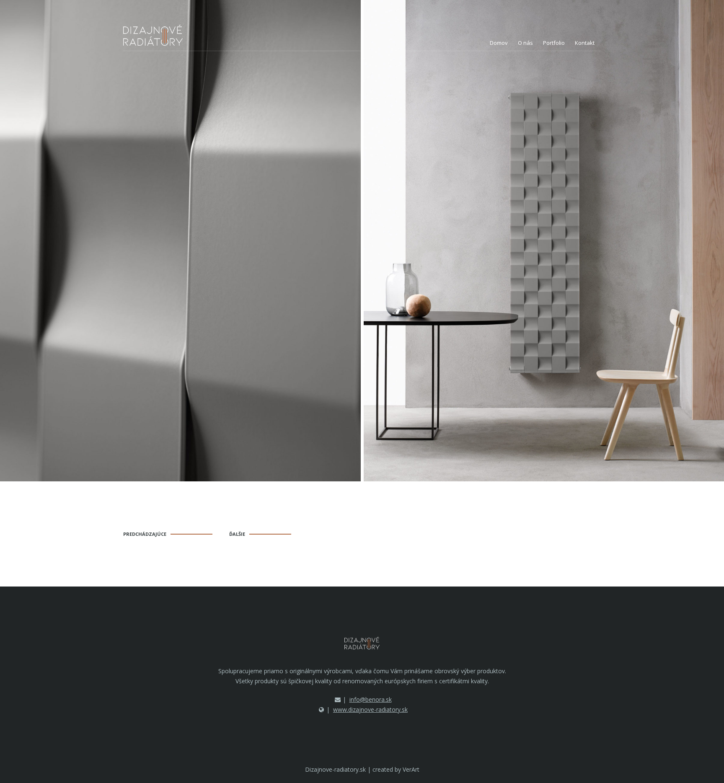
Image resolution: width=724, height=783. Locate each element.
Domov (499, 43)
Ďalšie (237, 534)
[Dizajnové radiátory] (153, 35)
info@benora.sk (370, 699)
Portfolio (554, 43)
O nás (525, 43)
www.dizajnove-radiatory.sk (370, 709)
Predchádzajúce (144, 534)
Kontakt (585, 43)
